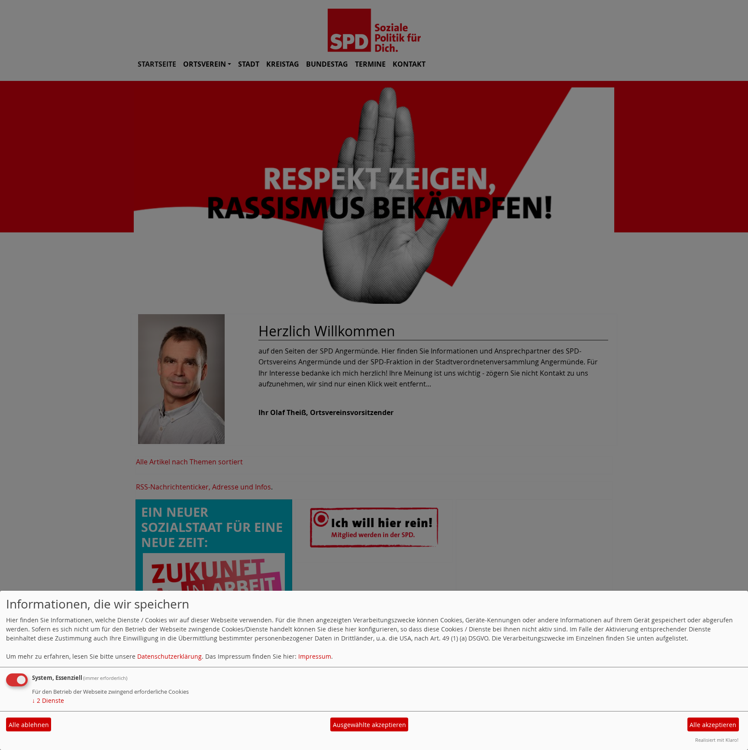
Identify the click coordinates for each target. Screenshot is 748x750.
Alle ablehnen (29, 725)
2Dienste (48, 700)
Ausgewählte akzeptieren (369, 725)
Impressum (314, 656)
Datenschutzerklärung (169, 656)
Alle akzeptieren (713, 725)
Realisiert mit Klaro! (716, 740)
